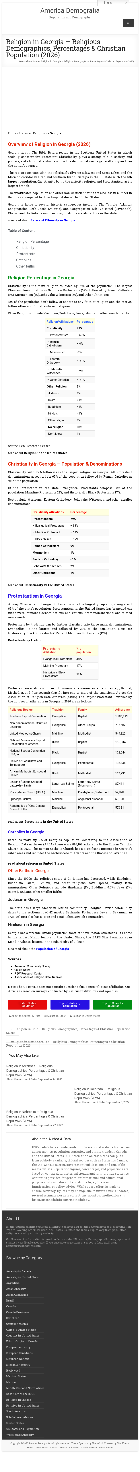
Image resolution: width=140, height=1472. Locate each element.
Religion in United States (86, 1016)
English (108, 2)
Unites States (18, 133)
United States (15, 1423)
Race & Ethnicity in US (20, 1394)
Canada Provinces (17, 1312)
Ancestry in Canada (18, 1271)
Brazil (10, 1300)
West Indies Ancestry (20, 1434)
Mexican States (16, 1376)
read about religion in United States (36, 863)
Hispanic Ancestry (18, 1364)
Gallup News (22, 970)
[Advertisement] (70, 94)
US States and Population (22, 1429)
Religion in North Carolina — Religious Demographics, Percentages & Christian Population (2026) (65, 1043)
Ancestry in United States (23, 1277)
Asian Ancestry (16, 1289)
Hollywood (13, 1370)
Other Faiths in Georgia (29, 870)
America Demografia (70, 10)
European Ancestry (18, 1347)
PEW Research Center (28, 973)
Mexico (11, 1382)
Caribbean (12, 1318)
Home (35, 61)
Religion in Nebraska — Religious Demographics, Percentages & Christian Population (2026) (35, 1116)
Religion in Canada (18, 1399)
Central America (17, 1324)
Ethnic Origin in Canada (22, 1341)
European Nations (17, 1359)
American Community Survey (32, 966)
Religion (39, 133)
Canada (11, 1306)
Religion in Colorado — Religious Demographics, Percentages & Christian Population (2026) (103, 1093)
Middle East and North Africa (25, 1388)
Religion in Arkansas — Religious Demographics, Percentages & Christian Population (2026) (35, 1070)
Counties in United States (22, 1335)
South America (16, 1411)
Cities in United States (21, 1329)
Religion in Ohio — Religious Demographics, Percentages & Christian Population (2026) (68, 1031)
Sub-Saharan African (19, 1417)
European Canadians (19, 1353)
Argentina (13, 1283)
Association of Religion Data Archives (38, 977)
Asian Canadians (17, 1294)
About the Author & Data (25, 1016)
